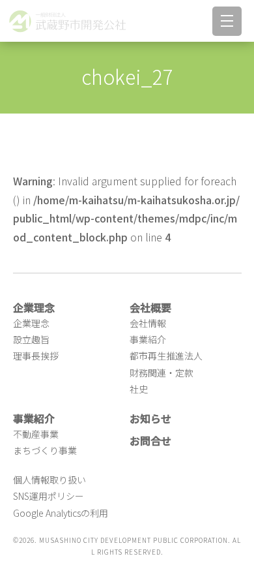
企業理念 (31, 323)
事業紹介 (148, 339)
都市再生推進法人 (166, 355)
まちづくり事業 (45, 450)
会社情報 (148, 323)
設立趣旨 (31, 339)
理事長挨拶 (36, 355)
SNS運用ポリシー (48, 495)
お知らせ (150, 418)
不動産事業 (36, 433)
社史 (139, 388)
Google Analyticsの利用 (60, 512)
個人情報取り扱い (49, 479)
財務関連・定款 (161, 372)
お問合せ (150, 440)
